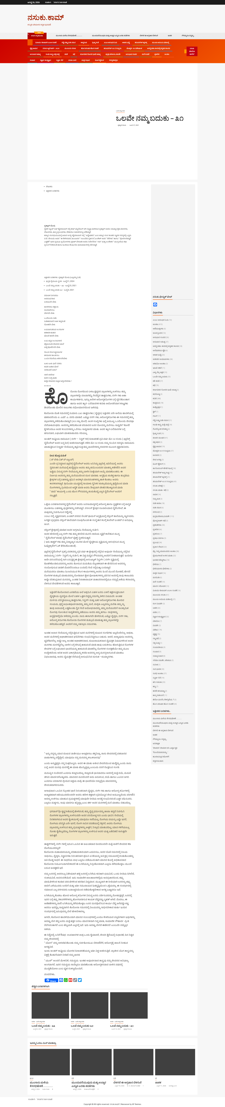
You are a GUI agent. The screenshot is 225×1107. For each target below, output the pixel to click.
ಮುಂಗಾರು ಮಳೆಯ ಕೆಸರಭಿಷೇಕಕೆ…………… (69, 35)
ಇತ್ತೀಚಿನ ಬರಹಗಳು (52, 191)
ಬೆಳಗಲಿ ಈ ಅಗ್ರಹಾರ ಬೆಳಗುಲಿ (149, 35)
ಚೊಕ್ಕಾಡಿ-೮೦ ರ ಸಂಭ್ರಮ (161, 451)
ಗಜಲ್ (155, 416)
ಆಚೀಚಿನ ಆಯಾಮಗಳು (161, 359)
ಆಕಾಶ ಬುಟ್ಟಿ (126, 42)
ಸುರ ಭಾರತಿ (157, 669)
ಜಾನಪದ (156, 455)
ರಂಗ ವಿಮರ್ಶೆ (157, 603)
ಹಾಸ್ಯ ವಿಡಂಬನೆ (158, 695)
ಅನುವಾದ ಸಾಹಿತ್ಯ (35, 54)
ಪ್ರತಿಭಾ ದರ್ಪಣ (158, 538)
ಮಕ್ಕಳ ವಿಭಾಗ (86, 60)
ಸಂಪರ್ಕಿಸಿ (48, 2)
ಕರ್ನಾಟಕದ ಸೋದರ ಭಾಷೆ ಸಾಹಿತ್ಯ (90, 54)
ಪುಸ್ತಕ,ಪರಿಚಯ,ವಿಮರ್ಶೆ (113, 54)
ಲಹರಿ (155, 608)
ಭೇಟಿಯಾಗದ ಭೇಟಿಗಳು (161, 569)
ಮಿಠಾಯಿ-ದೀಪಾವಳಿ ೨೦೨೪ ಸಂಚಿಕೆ (45, 42)
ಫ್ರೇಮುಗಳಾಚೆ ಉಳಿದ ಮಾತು (162, 555)
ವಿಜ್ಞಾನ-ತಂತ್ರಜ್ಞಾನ (45, 60)
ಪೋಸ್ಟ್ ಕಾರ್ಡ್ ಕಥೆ (159, 521)
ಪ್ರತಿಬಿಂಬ (156, 534)
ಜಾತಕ (170, 35)
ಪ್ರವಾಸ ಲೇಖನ (158, 547)
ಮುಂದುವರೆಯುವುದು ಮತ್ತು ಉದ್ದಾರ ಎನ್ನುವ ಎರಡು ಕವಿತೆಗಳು (111, 35)
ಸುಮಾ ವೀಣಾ (46, 1089)
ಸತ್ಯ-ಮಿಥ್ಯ (156, 643)
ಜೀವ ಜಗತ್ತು (157, 460)
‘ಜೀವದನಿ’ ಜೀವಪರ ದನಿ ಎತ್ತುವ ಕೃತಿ (165, 748)
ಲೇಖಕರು (49, 186)
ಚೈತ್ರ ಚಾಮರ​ (34, 48)
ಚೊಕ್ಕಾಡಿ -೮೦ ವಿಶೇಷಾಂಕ (134, 48)
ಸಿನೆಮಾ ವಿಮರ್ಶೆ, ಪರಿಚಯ (162, 660)
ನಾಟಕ (155, 494)
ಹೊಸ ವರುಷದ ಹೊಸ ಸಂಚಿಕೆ (90, 48)
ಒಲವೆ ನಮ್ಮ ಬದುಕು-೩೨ (54, 290)
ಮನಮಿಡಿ (156, 577)
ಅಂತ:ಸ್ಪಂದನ (157, 333)
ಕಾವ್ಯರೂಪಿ (84, 42)
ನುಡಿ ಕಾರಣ (157, 503)
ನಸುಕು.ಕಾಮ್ (46, 17)
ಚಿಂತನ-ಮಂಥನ (158, 438)
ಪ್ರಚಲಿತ (156, 54)
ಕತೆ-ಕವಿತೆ (156, 381)
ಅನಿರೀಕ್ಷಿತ (156, 743)
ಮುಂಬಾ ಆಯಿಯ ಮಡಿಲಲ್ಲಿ (160, 42)
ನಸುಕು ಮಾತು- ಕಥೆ (159, 490)
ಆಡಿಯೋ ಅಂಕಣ (159, 364)
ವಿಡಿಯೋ (156, 621)
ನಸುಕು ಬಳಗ (72, 60)
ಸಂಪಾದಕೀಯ (158, 647)
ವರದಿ (155, 612)
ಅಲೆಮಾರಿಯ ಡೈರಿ (159, 350)
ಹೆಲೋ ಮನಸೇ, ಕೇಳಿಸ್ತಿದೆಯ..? (163, 699)
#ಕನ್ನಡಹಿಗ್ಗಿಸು (113, 60)
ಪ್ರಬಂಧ (155, 542)
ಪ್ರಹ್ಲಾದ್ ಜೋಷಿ (122, 125)
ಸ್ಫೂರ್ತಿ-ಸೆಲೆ (59, 60)
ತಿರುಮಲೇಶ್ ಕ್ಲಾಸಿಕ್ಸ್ (141, 42)
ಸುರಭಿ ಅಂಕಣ (158, 673)
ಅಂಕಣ (167, 54)
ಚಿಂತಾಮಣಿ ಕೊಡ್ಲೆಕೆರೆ (89, 1089)
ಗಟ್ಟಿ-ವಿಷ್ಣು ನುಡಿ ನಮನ (69, 42)
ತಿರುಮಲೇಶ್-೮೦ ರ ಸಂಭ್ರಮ (112, 48)
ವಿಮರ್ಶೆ (155, 625)
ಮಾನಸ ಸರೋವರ (159, 586)
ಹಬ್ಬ (154, 686)
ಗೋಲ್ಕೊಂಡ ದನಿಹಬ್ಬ (160, 429)
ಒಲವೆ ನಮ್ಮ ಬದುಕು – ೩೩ (55, 285)
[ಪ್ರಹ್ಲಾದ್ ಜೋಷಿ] (58, 209)
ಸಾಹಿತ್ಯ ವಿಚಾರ (158, 656)
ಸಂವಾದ (32, 60)
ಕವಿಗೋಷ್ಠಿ (156, 394)
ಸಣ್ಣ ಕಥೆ (156, 638)
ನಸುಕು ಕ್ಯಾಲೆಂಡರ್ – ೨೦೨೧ (51, 48)
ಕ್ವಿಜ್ (154, 412)
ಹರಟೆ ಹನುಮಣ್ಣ (159, 691)
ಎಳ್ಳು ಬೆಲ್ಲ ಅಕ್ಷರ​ (158, 372)
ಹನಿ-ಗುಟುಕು (157, 682)
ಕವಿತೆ (66, 54)
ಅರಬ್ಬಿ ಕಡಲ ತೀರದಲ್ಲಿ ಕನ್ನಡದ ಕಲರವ (158, 48)
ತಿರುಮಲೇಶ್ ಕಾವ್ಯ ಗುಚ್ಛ (161, 473)
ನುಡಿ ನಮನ (157, 507)
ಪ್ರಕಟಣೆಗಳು (157, 525)
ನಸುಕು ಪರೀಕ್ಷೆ (157, 486)
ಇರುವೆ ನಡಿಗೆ (157, 368)
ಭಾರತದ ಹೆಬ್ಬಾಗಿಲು (159, 560)
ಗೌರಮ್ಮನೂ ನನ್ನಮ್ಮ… (188, 35)
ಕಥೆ (74, 54)
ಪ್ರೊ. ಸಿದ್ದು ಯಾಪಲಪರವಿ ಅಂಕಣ (164, 551)
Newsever (125, 1104)
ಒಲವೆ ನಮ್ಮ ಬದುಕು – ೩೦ (122, 1025)
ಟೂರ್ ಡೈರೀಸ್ (99, 60)
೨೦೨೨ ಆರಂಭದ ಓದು (110, 42)
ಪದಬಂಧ (156, 512)
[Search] (183, 51)
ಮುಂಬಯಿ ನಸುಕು (70, 48)
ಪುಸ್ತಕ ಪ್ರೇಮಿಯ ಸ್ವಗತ (54, 281)
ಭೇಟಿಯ (156, 564)
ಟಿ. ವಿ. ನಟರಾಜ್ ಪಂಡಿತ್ (134, 1086)
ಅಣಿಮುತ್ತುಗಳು (158, 329)
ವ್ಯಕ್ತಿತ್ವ (155, 634)
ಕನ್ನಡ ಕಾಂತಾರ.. (158, 761)
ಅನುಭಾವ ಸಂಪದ (131, 54)
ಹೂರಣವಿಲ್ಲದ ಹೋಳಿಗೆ (161, 757)
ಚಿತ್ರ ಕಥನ (156, 442)
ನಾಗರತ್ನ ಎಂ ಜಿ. (173, 1086)
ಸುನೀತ (155, 665)
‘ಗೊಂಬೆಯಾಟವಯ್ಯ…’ (160, 752)
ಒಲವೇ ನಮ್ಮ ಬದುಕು (120, 110)
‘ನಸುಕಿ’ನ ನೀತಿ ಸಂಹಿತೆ (60, 2)
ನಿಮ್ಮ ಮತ (156, 499)
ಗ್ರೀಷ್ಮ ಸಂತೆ (95, 42)
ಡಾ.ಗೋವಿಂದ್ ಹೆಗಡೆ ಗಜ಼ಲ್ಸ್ (162, 468)
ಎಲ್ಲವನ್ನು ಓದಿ (75, 277)
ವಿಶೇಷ (155, 630)
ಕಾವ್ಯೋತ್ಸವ (156, 407)
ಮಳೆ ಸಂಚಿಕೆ (145, 54)
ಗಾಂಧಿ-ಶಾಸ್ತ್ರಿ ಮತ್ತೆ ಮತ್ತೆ (52, 54)
